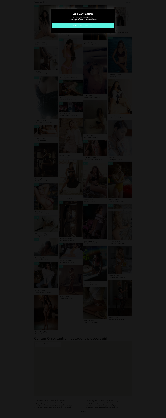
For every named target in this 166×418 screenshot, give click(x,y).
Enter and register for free (83, 26)
